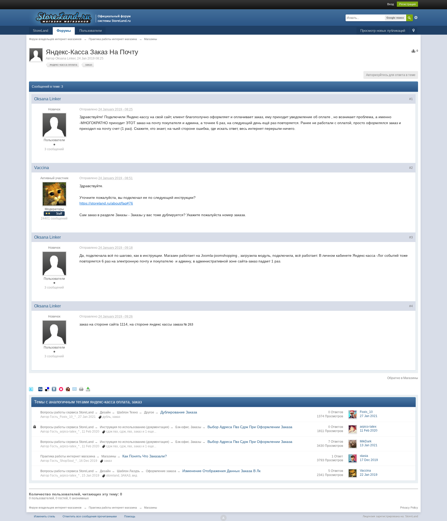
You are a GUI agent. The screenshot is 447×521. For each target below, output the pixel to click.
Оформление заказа (161, 471)
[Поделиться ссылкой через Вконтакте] (54, 389)
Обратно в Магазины (402, 378)
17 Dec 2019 (369, 460)
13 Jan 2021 (368, 445)
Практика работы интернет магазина (67, 456)
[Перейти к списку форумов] (81, 17)
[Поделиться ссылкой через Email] (74, 389)
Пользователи (90, 31)
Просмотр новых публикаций (382, 31)
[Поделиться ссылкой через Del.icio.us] (47, 389)
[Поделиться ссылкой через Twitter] (31, 389)
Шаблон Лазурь (128, 471)
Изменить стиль (44, 516)
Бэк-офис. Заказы (188, 427)
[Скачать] (88, 389)
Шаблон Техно (127, 412)
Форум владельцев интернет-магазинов (55, 507)
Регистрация (407, 4)
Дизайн (105, 412)
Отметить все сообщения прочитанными (90, 516)
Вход (390, 4)
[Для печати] (81, 389)
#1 (411, 99)
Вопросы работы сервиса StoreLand (67, 412)
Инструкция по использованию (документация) (134, 427)
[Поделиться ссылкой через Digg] (40, 389)
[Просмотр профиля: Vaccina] (54, 193)
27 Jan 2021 (368, 416)
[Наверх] (223, 518)
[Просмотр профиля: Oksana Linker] (54, 125)
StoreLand (40, 31)
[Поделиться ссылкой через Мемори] (61, 389)
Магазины (108, 456)
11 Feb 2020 (368, 430)
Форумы (64, 31)
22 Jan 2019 (368, 475)
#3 (411, 237)
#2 (411, 168)
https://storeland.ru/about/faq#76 (106, 203)
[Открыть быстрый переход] (413, 31)
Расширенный (416, 18)
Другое (149, 412)
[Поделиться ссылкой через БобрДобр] (68, 389)
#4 (411, 306)
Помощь (129, 516)
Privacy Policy (409, 507)
